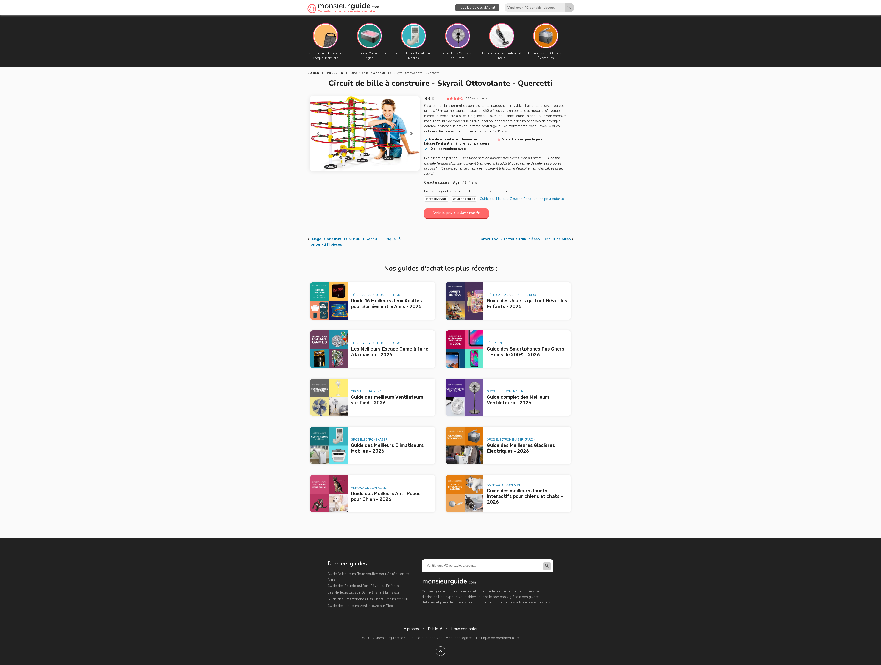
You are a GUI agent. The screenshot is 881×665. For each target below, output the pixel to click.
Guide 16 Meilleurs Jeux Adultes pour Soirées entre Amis (368, 576)
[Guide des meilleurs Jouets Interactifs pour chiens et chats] (464, 494)
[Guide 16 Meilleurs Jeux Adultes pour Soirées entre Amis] (329, 301)
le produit (496, 602)
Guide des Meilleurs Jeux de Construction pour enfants (522, 199)
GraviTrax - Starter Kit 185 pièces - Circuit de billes (526, 239)
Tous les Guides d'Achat (477, 8)
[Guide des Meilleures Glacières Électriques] (464, 445)
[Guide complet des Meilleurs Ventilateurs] (464, 397)
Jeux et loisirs (464, 199)
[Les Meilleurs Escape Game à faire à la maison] (329, 349)
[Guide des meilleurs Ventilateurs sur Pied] (329, 397)
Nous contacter (464, 628)
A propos (411, 628)
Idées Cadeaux (436, 199)
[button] (318, 133)
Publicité (435, 628)
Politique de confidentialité (497, 638)
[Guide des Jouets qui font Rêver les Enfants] (464, 301)
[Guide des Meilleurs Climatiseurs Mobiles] (329, 445)
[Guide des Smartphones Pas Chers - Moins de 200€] (464, 349)
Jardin (530, 439)
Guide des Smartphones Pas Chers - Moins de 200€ (369, 599)
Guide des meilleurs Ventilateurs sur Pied (360, 606)
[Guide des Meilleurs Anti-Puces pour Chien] (329, 494)
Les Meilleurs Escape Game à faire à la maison (364, 592)
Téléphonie (495, 343)
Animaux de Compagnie (369, 487)
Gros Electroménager (369, 391)
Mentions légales (459, 638)
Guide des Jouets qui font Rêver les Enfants (363, 586)
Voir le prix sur (456, 213)
